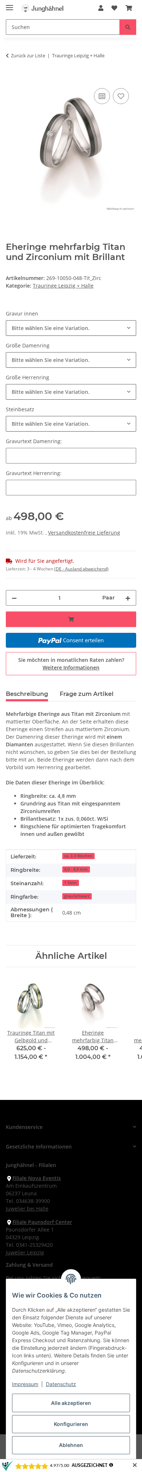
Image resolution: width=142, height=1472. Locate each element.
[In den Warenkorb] (11, 78)
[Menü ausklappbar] (9, 4)
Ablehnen (71, 1445)
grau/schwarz (77, 896)
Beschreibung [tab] (27, 693)
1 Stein (70, 882)
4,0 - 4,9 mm (76, 869)
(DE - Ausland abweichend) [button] (81, 569)
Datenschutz (61, 1384)
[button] (100, 8)
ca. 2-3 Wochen (78, 855)
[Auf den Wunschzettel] (121, 96)
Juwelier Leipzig (25, 1252)
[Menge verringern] (14, 597)
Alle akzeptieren (71, 1403)
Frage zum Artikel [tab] (87, 693)
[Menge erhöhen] (128, 597)
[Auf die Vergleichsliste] (102, 96)
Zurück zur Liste (28, 55)
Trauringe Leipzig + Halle (63, 285)
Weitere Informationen (71, 667)
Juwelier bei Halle (27, 1208)
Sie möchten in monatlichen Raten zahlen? (71, 663)
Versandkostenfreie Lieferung (84, 532)
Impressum (25, 1384)
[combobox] (71, 328)
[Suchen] (127, 27)
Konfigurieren (71, 1424)
